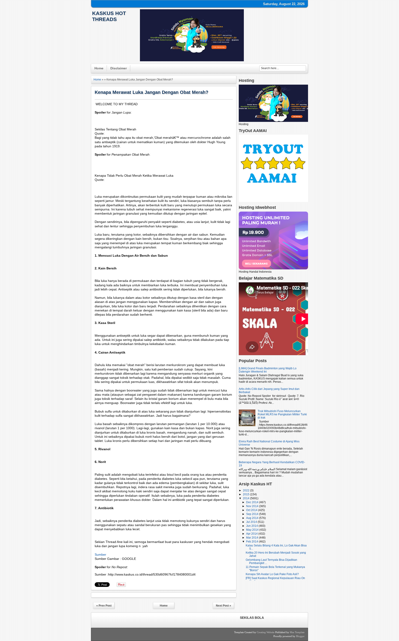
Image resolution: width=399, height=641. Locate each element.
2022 (246, 490)
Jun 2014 (252, 525)
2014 (246, 498)
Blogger (300, 636)
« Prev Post (104, 605)
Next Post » (223, 605)
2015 (246, 494)
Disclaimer (118, 68)
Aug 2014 (252, 518)
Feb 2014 (252, 541)
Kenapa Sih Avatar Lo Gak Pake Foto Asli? (272, 574)
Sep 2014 (252, 514)
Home (98, 68)
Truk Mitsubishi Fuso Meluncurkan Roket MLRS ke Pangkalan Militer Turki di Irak (282, 414)
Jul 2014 (252, 522)
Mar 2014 (252, 537)
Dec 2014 (252, 502)
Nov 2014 (252, 506)
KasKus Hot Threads (109, 16)
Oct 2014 (252, 510)
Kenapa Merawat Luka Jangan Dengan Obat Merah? (151, 92)
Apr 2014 (252, 533)
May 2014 (252, 529)
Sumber (100, 554)
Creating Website (266, 632)
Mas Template (297, 632)
